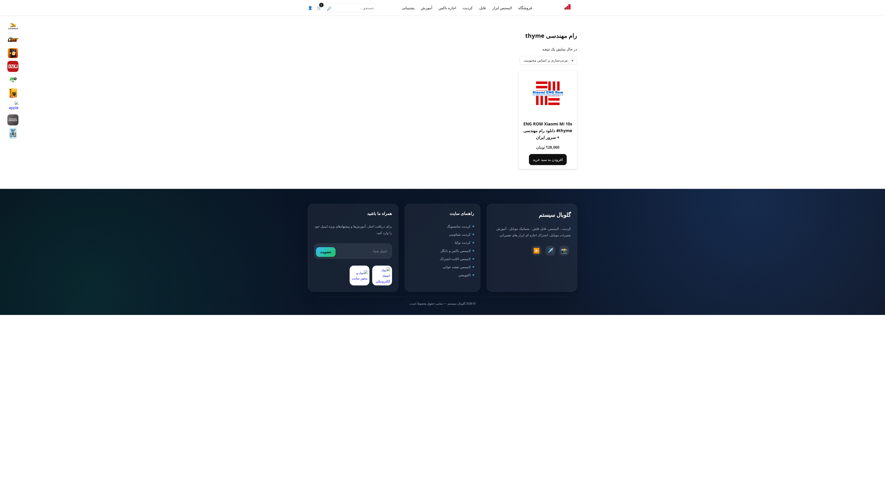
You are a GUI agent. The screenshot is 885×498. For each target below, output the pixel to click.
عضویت (325, 252)
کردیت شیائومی (460, 234)
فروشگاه (525, 7)
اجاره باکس (447, 7)
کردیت (468, 7)
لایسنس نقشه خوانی (457, 267)
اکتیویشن (464, 275)
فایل (482, 7)
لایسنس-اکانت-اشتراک (455, 259)
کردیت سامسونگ (459, 226)
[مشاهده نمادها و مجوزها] (359, 275)
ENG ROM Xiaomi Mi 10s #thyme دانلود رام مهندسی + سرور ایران (547, 130)
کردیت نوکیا (463, 242)
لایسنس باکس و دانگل (455, 251)
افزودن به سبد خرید (548, 159)
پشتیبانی (408, 7)
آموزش (426, 7)
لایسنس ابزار (502, 7)
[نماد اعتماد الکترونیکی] (382, 275)
